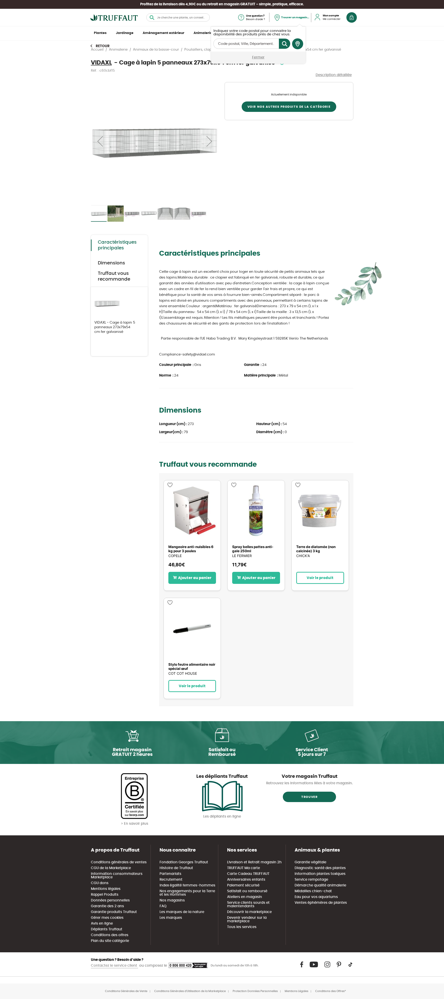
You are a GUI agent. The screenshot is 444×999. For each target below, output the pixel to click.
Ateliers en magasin (244, 897)
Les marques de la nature (182, 912)
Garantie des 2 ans (107, 906)
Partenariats (170, 874)
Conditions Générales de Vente (126, 991)
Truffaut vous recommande (114, 276)
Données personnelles (110, 900)
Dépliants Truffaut (106, 929)
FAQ (163, 906)
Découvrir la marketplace (249, 912)
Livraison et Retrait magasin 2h (254, 862)
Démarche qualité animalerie (320, 885)
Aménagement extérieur (163, 33)
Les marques (171, 917)
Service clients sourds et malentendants (248, 904)
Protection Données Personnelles (255, 991)
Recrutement (171, 879)
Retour (103, 46)
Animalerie (203, 33)
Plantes (100, 33)
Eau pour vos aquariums (316, 897)
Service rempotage (311, 879)
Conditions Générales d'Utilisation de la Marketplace (190, 991)
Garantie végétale (310, 862)
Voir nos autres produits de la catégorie (288, 106)
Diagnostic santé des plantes (320, 868)
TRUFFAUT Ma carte (243, 868)
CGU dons (99, 883)
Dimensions (111, 263)
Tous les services (241, 927)
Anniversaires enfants (246, 879)
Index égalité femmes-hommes (187, 885)
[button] (100, 141)
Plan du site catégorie (110, 941)
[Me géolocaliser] (297, 43)
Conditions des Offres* (330, 991)
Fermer (258, 57)
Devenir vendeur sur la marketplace (247, 919)
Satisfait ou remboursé (247, 891)
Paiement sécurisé (243, 885)
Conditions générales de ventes (119, 862)
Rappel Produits (104, 894)
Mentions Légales (296, 991)
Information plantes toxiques (320, 874)
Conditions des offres (109, 935)
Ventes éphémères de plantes (321, 902)
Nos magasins (172, 900)
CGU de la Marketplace (111, 868)
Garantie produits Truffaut (114, 912)
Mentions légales (105, 889)
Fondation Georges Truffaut (184, 862)
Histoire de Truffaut (176, 868)
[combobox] (178, 17)
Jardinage (124, 33)
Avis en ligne (102, 923)
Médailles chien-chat (313, 891)
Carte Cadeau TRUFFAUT (248, 874)
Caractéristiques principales (117, 245)
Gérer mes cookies (107, 917)
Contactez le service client (114, 965)
